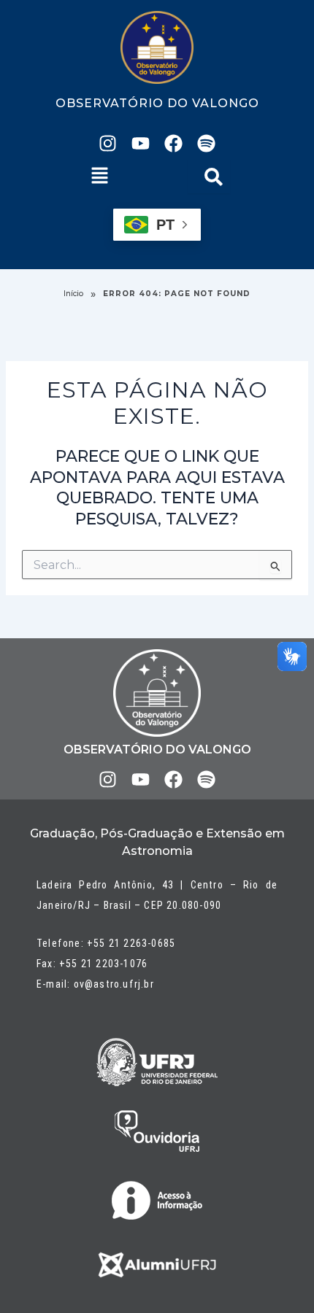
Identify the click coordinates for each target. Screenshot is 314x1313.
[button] (100, 177)
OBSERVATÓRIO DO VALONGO (157, 103)
